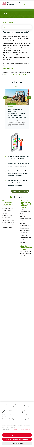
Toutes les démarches (20, 191)
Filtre (15, 87)
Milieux (11, 22)
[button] (5, 97)
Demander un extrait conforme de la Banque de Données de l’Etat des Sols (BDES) (17, 183)
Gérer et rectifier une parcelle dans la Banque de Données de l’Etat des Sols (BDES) (18, 173)
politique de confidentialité (21, 429)
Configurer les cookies (17, 443)
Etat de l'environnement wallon (26, 247)
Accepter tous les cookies (17, 435)
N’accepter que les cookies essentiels (17, 439)
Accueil (4, 22)
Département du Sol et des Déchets (16, 75)
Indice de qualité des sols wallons (8, 202)
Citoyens (27, 5)
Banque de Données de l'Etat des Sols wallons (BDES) (26, 204)
